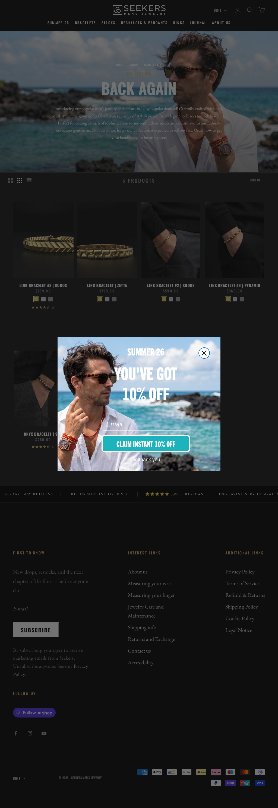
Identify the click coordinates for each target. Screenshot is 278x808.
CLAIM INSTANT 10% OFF (145, 443)
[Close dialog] (204, 353)
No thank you (145, 459)
